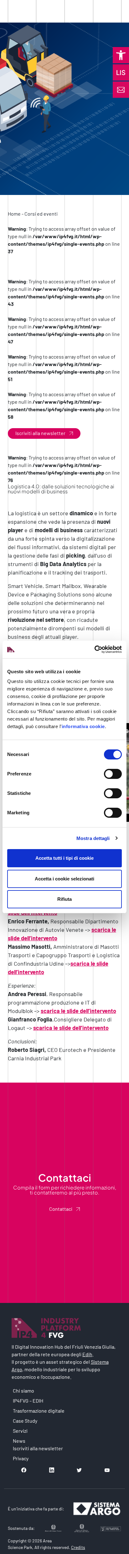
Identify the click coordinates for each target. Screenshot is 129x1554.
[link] (121, 55)
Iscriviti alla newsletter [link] (40, 433)
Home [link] (14, 214)
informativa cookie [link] (83, 726)
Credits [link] (78, 1547)
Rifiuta (64, 899)
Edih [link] (87, 1354)
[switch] (113, 774)
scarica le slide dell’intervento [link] (78, 1010)
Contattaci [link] (60, 1209)
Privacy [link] (20, 1458)
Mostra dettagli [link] (93, 838)
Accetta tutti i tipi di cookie (64, 858)
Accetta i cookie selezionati (64, 878)
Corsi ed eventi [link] (41, 214)
